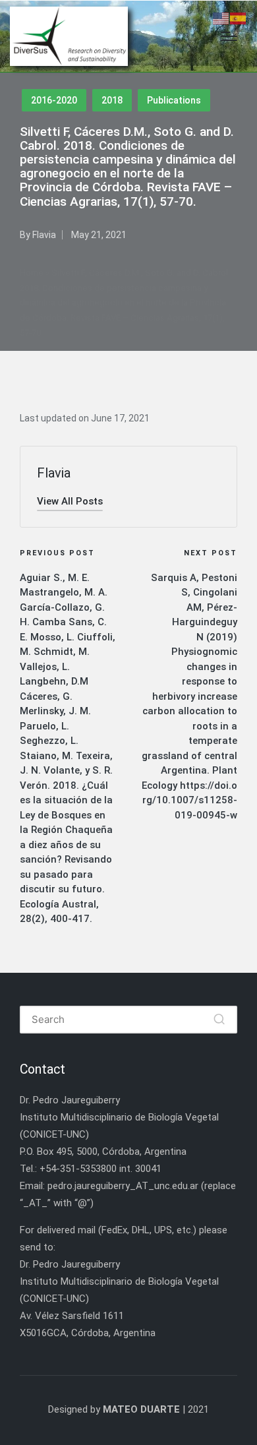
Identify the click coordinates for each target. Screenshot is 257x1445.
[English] (221, 18)
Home (31, 273)
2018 (112, 100)
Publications (174, 100)
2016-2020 (54, 100)
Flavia (54, 473)
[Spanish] (238, 18)
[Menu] (229, 36)
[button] (70, 501)
